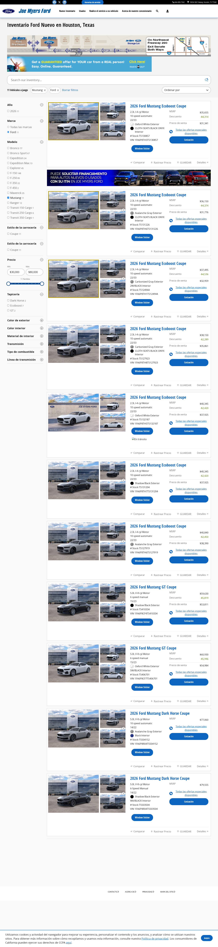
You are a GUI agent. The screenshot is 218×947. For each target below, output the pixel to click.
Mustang (37, 90)
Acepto (207, 938)
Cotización (189, 139)
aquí (68, 942)
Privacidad (147, 892)
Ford (53, 90)
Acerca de (130, 892)
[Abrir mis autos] (167, 11)
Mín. (9, 266)
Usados (82, 11)
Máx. (28, 266)
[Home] (8, 11)
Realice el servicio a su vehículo (103, 11)
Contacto (112, 892)
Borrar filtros (70, 90)
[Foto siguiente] (123, 121)
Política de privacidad (154, 938)
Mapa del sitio (167, 892)
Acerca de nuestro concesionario (137, 11)
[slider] (8, 284)
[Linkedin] (64, 2)
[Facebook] (54, 2)
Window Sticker (142, 148)
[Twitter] (59, 2)
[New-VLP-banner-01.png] (79, 64)
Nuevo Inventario (67, 11)
